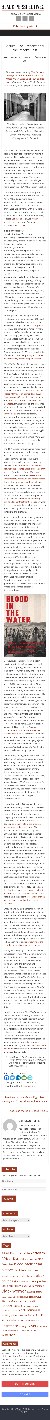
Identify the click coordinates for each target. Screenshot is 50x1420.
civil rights (30, 1296)
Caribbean (18, 1296)
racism (25, 1320)
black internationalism (28, 1270)
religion (34, 1320)
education (31, 1301)
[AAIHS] (25, 4)
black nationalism (27, 1276)
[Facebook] (6, 1077)
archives (30, 1259)
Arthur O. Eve (18, 225)
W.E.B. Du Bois (23, 1330)
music (14, 1310)
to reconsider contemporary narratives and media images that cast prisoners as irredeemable (24, 478)
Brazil (29, 1292)
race (39, 1314)
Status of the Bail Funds (28, 1110)
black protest (38, 1281)
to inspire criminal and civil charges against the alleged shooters (24, 900)
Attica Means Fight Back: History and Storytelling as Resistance (24, 1099)
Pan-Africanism (26, 1309)
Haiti (15, 1306)
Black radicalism (11, 1285)
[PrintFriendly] (29, 1077)
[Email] (24, 1077)
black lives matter (10, 1276)
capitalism (37, 1291)
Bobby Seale (18, 218)
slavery (32, 1325)
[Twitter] (12, 1077)
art (36, 1259)
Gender (7, 1306)
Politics (31, 1315)
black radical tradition (33, 1285)
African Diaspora (14, 1258)
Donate (25, 1394)
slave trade (43, 1326)
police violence (19, 1315)
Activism (37, 1253)
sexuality (22, 1326)
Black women (14, 1291)
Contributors (25, 1384)
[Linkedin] (18, 1077)
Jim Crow (21, 1306)
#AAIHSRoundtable (16, 1253)
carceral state (7, 1297)
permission (28, 1085)
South (5, 1330)
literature (30, 1306)
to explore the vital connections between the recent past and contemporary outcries (25, 468)
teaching (12, 1330)
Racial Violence (10, 1320)
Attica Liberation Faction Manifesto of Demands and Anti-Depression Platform (24, 393)
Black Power (20, 1281)
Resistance (10, 1325)
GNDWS (25, 1411)
